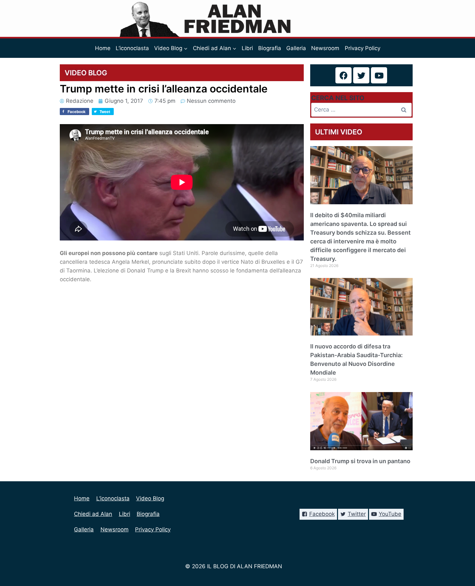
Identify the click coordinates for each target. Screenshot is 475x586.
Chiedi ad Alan (93, 514)
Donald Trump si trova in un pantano (360, 461)
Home (103, 48)
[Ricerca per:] (361, 109)
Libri (247, 48)
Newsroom (325, 48)
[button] (185, 48)
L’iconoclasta (132, 48)
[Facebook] (343, 75)
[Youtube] (379, 75)
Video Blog (150, 498)
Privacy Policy (362, 48)
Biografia (269, 48)
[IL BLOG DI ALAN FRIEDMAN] (237, 18)
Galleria (296, 48)
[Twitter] (361, 75)
